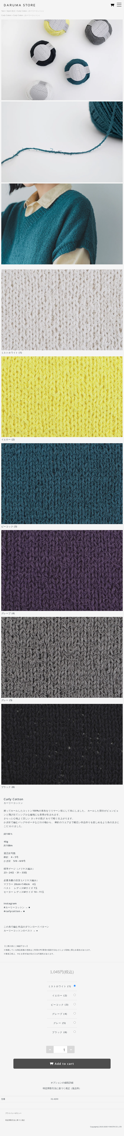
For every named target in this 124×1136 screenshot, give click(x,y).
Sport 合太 (11, 11)
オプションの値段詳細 (62, 1082)
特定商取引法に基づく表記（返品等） (62, 1088)
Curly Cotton (6, 15)
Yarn (3, 11)
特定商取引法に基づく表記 (15, 1120)
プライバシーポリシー (13, 1113)
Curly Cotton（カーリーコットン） (31, 11)
